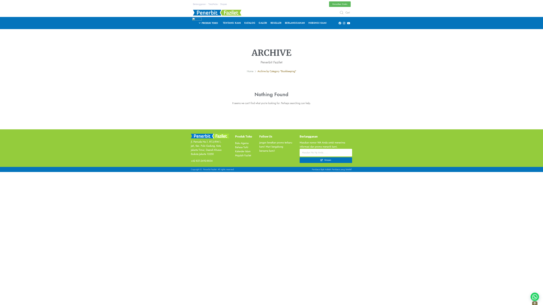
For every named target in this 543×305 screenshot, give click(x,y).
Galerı (263, 23)
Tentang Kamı (232, 23)
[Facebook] (340, 23)
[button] (340, 4)
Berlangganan (295, 23)
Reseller (276, 23)
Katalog (249, 23)
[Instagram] (344, 23)
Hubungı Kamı (317, 23)
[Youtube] (348, 23)
